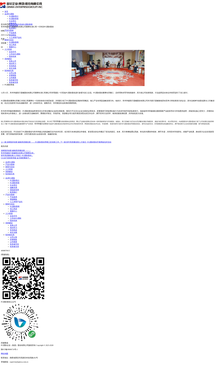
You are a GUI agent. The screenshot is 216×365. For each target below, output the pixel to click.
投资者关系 (9, 71)
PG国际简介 (14, 16)
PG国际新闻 (14, 42)
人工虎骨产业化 (15, 37)
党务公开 (12, 61)
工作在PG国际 (14, 54)
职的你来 (12, 56)
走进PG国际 (9, 14)
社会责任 (12, 21)
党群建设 (8, 59)
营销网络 (12, 35)
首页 (6, 11)
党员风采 (12, 66)
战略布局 (12, 23)
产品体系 (12, 33)
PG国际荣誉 (14, 19)
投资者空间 (13, 80)
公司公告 (12, 73)
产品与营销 (9, 30)
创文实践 (12, 68)
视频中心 (12, 47)
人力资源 (8, 49)
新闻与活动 (9, 40)
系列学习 (12, 63)
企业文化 (12, 52)
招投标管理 (13, 26)
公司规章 (12, 78)
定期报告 (12, 75)
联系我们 (12, 28)
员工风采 (12, 45)
